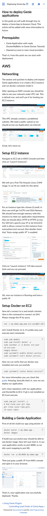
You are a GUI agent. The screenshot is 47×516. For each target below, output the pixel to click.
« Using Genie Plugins (12, 503)
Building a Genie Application (21, 418)
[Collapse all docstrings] (44, 4)
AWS (6, 66)
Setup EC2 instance (15, 153)
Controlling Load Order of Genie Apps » (27, 506)
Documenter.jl (18, 510)
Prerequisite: (11, 37)
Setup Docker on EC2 (17, 305)
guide (4, 381)
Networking (10, 74)
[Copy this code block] (42, 324)
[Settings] (39, 4)
